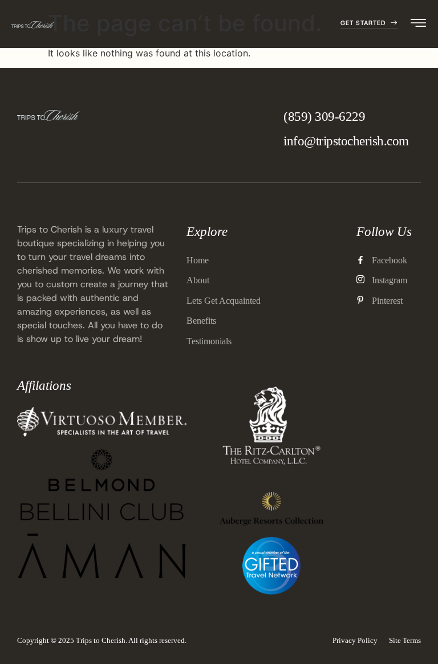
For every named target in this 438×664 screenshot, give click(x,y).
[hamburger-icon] (419, 24)
